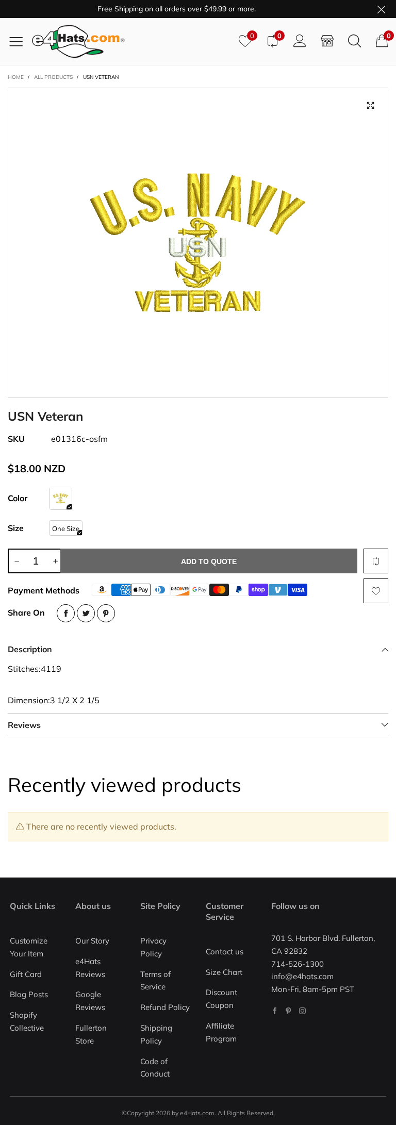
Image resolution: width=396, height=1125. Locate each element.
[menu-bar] (20, 41)
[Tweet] (86, 613)
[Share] (66, 613)
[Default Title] (60, 498)
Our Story (92, 941)
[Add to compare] (376, 561)
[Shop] (327, 41)
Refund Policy (165, 1007)
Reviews (24, 725)
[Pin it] (106, 613)
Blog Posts (29, 994)
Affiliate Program (221, 1032)
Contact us (224, 951)
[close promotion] (381, 9)
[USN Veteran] (198, 243)
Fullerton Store (91, 1034)
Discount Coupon (221, 998)
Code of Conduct (155, 1067)
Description (30, 649)
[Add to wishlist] (376, 590)
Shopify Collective (27, 1021)
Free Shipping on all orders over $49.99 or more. (167, 8)
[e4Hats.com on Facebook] (274, 1011)
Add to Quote (209, 561)
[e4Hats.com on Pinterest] (288, 1011)
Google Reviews (90, 1000)
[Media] (370, 105)
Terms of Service (155, 980)
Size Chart (224, 972)
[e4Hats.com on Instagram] (302, 1011)
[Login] (300, 41)
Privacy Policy (153, 947)
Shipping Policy (156, 1034)
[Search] (354, 41)
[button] (16, 561)
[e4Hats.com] (131, 41)
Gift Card (26, 974)
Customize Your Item (28, 947)
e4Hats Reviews (90, 967)
